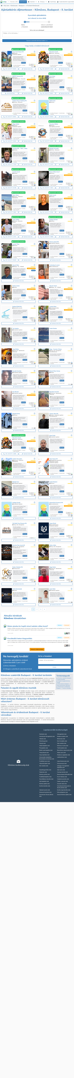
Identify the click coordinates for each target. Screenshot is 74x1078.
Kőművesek (14, 5)
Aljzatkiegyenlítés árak (45, 770)
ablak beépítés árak (44, 745)
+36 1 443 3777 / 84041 (10, 116)
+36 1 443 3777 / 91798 (10, 187)
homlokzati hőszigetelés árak (47, 736)
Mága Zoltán (15, 124)
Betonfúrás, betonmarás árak (64, 750)
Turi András (15, 328)
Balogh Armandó (54, 148)
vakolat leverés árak (44, 790)
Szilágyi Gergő (16, 502)
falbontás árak (43, 772)
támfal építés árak (62, 748)
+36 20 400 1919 (11, 93)
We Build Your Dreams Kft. (19, 523)
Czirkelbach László (54, 265)
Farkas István (16, 286)
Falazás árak (42, 743)
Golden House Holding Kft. (19, 101)
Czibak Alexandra (17, 459)
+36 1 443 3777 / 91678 (47, 141)
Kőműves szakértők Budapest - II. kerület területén (64, 678)
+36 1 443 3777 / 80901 (47, 93)
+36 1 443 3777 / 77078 (10, 164)
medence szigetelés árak (63, 755)
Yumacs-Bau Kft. (53, 413)
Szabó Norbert (53, 482)
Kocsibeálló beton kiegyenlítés (19, 638)
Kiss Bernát (15, 392)
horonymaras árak (62, 763)
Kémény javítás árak (44, 774)
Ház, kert (6, 5)
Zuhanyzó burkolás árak (45, 792)
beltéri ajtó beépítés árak (45, 750)
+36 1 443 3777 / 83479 (10, 69)
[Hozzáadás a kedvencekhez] (34, 51)
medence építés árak (62, 736)
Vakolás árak (42, 739)
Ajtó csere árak (61, 770)
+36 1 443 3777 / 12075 (47, 164)
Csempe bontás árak (62, 772)
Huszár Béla (15, 265)
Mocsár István (53, 286)
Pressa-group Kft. (54, 242)
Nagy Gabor (52, 567)
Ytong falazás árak (44, 752)
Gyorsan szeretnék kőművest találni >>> (37, 40)
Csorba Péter (52, 306)
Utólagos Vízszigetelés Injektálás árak (63, 766)
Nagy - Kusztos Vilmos (55, 349)
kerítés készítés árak (44, 786)
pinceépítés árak (43, 748)
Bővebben (23, 62)
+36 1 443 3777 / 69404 (47, 116)
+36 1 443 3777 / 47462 (47, 212)
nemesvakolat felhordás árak (64, 774)
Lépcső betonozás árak (63, 761)
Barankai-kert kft (54, 392)
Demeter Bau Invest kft (18, 545)
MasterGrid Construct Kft (56, 502)
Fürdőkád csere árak (44, 761)
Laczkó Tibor (15, 244)
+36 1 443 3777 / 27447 (10, 236)
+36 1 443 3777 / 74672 (47, 187)
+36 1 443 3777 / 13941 (10, 212)
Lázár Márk (52, 589)
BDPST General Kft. (17, 76)
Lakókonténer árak (62, 757)
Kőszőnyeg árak (43, 741)
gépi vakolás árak (61, 743)
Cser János (52, 76)
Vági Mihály (15, 349)
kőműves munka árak (62, 745)
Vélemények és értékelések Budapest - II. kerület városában (63, 687)
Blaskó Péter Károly (54, 371)
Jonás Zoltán (15, 219)
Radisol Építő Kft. (17, 306)
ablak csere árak (61, 752)
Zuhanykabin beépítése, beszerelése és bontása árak (46, 758)
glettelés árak (43, 734)
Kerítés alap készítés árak (63, 790)
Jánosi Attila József (54, 172)
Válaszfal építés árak (44, 763)
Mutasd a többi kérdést (37, 649)
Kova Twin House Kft (18, 52)
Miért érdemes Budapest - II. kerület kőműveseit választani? (63, 684)
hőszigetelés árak (61, 734)
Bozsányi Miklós (53, 124)
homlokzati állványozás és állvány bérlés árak (64, 786)
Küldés (54, 667)
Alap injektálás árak (44, 755)
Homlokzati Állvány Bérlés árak (46, 795)
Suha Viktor (15, 195)
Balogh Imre (15, 482)
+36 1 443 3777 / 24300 (47, 69)
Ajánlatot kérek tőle (28, 69)
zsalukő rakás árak (62, 783)
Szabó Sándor (53, 328)
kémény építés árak (44, 783)
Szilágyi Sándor (53, 219)
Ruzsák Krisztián (16, 371)
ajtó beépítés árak (44, 781)
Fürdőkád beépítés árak (45, 777)
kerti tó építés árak (62, 741)
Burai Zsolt (52, 435)
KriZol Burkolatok (17, 589)
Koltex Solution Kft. (17, 567)
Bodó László (52, 195)
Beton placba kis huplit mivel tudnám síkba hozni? (27, 626)
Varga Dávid (52, 523)
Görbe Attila (52, 545)
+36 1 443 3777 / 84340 (10, 260)
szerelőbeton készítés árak (46, 779)
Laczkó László (16, 172)
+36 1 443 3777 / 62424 (10, 141)
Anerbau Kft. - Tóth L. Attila (19, 148)
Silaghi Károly (16, 413)
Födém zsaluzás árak (62, 781)
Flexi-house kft (53, 459)
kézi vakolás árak (43, 766)
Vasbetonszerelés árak (63, 779)
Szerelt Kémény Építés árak (64, 794)
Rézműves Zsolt (53, 52)
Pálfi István (52, 101)
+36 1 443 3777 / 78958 (47, 236)
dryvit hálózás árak (62, 777)
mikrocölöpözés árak (62, 792)
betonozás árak (61, 739)
